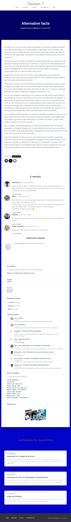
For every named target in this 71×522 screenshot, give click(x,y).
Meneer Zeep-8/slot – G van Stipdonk (17, 397)
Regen (9, 309)
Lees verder (10, 463)
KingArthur (17, 331)
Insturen (9, 281)
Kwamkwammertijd (24, 339)
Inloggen (25, 7)
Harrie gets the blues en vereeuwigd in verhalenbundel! (34, 345)
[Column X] (35, 3)
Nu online (9, 291)
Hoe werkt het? (45, 7)
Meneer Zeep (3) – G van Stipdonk (16, 387)
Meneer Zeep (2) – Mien (13, 385)
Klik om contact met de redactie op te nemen (21, 273)
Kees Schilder (18, 358)
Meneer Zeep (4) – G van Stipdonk (16, 389)
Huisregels (10, 290)
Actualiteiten (16, 156)
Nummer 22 (17, 352)
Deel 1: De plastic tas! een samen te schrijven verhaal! (38, 352)
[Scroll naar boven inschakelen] (67, 518)
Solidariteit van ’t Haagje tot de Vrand (20, 456)
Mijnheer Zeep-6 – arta (13, 393)
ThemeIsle (64, 518)
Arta (15, 318)
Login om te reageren (16, 194)
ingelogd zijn (21, 243)
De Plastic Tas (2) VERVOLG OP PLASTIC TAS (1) (37, 358)
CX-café (34, 7)
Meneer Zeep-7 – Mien (13, 395)
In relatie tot (11, 302)
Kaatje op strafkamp (14, 496)
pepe (15, 339)
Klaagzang (11, 306)
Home (17, 7)
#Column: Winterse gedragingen (32, 331)
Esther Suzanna (18, 226)
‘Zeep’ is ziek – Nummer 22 (14, 383)
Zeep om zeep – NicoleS (14, 391)
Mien (14, 196)
